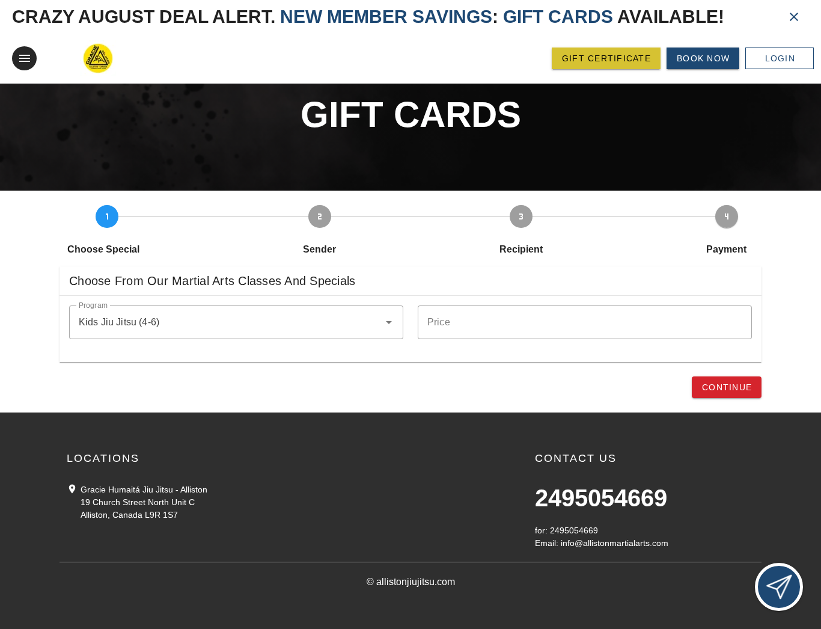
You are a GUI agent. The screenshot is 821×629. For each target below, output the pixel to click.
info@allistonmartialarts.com (614, 543)
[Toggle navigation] (24, 58)
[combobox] (236, 322)
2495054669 (601, 498)
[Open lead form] (779, 587)
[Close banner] (794, 16)
